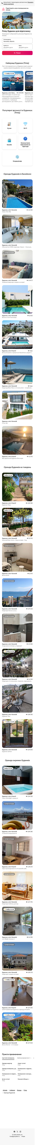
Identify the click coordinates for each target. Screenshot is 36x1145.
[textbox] (9, 47)
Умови (23, 1136)
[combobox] (17, 41)
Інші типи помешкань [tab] (8, 1058)
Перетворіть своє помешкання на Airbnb (17, 9)
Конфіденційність (15, 1136)
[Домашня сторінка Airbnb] (3, 9)
